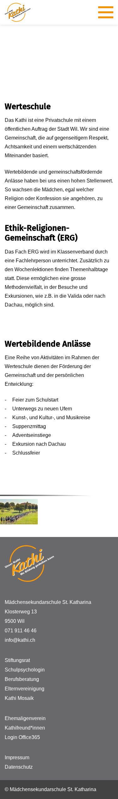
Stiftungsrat (17, 660)
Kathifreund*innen (25, 727)
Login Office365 (22, 737)
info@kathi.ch (20, 640)
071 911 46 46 (21, 630)
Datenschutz (19, 767)
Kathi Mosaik (19, 698)
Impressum (17, 757)
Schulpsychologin (25, 669)
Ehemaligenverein (25, 718)
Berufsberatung (22, 679)
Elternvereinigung (24, 688)
